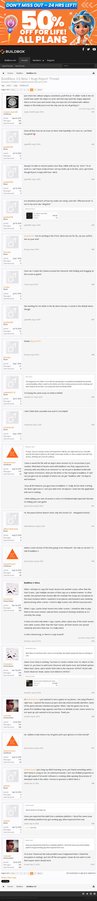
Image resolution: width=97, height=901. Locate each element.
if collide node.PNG (40, 213)
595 (20, 608)
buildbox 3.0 (24, 85)
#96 (93, 717)
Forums (24, 60)
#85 (93, 249)
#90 (93, 425)
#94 (93, 641)
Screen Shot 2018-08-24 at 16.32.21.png (47, 681)
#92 (93, 526)
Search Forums (7, 66)
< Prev (12, 90)
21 (20, 261)
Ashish (7, 785)
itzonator (8, 599)
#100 (92, 865)
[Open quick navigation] (94, 73)
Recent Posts (20, 66)
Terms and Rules (90, 898)
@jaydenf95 (29, 236)
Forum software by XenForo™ (19, 898)
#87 (93, 320)
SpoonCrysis (9, 462)
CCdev (7, 287)
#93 (93, 561)
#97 (93, 748)
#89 (93, 397)
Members (37, 60)
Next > (40, 90)
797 (20, 725)
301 (20, 121)
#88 (93, 355)
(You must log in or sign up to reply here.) (81, 873)
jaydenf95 (8, 147)
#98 (93, 783)
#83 (93, 179)
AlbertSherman (11, 529)
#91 (93, 506)
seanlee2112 (9, 392)
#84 (93, 225)
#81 (93, 112)
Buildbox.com (10, 60)
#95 (93, 693)
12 (20, 156)
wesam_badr (33, 82)
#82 (93, 144)
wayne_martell (10, 112)
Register (51, 60)
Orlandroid (9, 427)
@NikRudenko (33, 699)
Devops (7, 252)
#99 (93, 824)
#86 (93, 285)
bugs (15, 85)
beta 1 (9, 85)
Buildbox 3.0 (15, 82)
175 (20, 471)
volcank (7, 715)
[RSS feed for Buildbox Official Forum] (94, 894)
